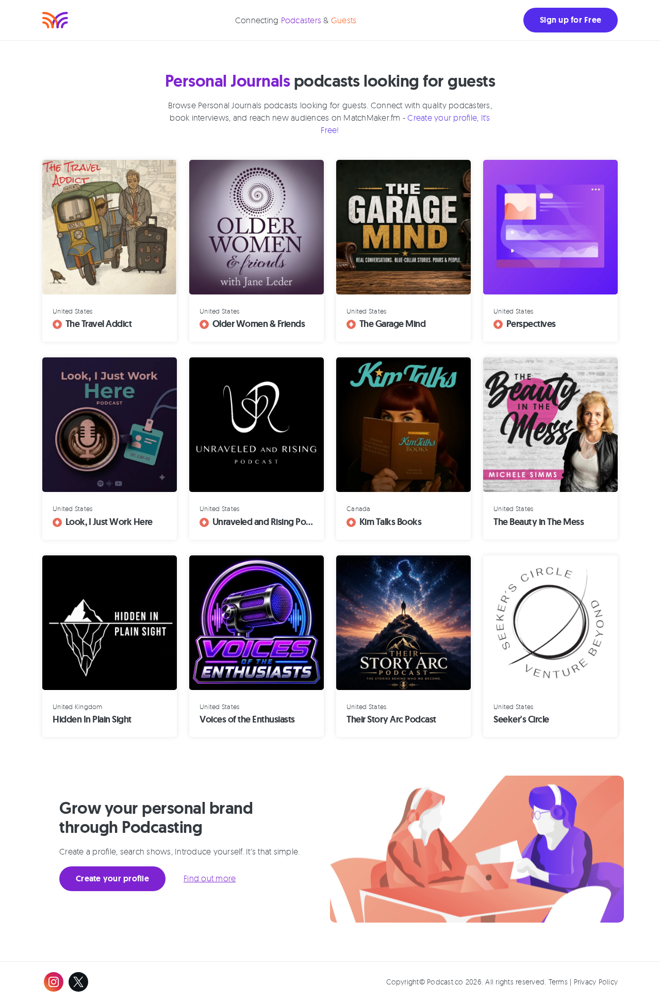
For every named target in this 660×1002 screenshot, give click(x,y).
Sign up (570, 19)
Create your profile (112, 878)
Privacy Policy (596, 981)
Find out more (210, 878)
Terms (558, 981)
